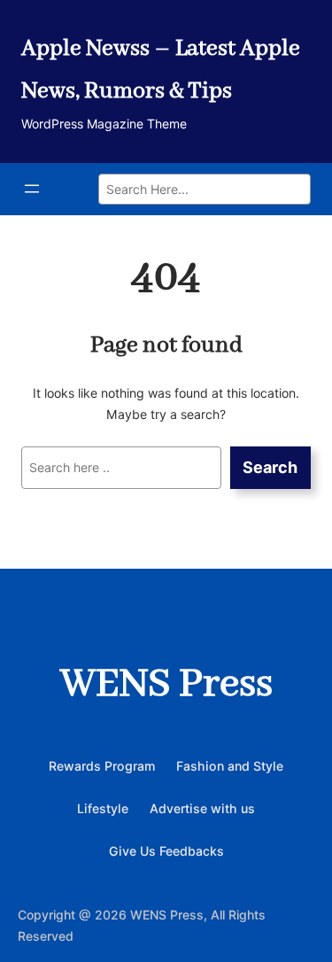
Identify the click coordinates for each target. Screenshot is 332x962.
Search (270, 467)
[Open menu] (31, 188)
